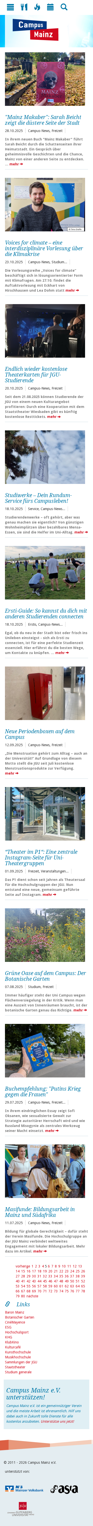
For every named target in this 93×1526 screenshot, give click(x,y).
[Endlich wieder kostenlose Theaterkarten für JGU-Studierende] (45, 330)
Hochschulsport (17, 1332)
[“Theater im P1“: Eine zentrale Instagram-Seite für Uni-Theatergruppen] (45, 813)
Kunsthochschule (18, 1352)
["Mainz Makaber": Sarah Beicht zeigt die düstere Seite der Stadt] (45, 78)
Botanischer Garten (19, 1317)
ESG (8, 1327)
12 (75, 1266)
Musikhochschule (18, 1357)
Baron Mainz (14, 1312)
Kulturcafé (13, 1347)
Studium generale (18, 1372)
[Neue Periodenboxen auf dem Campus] (45, 692)
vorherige (23, 1266)
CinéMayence (15, 1322)
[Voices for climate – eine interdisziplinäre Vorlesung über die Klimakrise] (45, 204)
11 (69, 1266)
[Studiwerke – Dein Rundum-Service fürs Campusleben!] (45, 456)
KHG (8, 1337)
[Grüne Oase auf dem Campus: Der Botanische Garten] (45, 934)
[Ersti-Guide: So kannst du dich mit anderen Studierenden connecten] (45, 572)
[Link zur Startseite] (38, 29)
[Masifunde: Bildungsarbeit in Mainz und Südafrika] (45, 1170)
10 (64, 1266)
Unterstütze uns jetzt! (57, 1421)
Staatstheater (15, 1367)
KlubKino (12, 1342)
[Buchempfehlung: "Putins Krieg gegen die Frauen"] (45, 1050)
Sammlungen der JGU (21, 1362)
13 (80, 1266)
